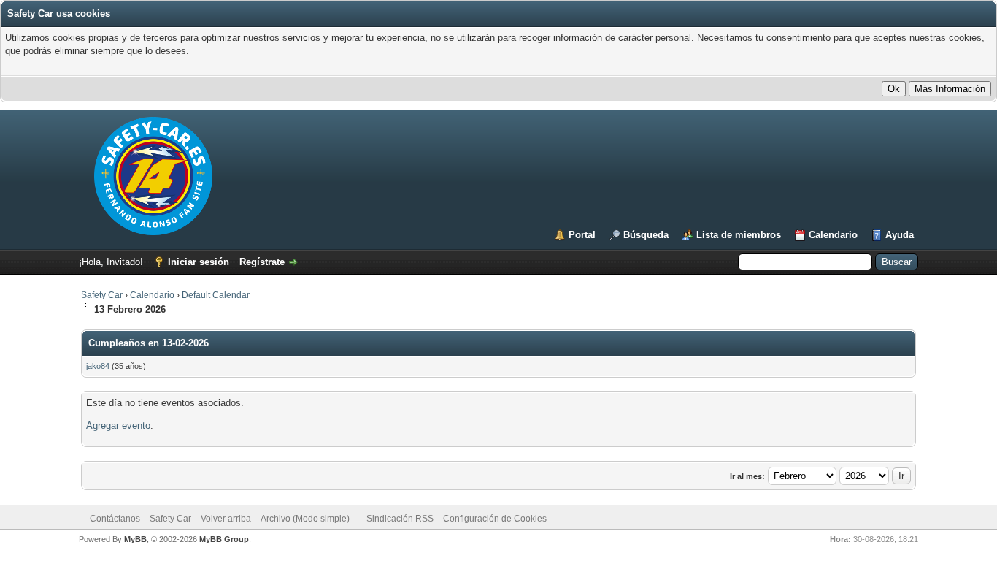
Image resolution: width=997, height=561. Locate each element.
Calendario (833, 234)
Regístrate (262, 261)
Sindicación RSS (400, 519)
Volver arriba (226, 519)
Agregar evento (118, 425)
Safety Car (102, 295)
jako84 (97, 366)
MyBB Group (224, 539)
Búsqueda (646, 234)
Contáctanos (115, 519)
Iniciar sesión (198, 261)
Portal (582, 234)
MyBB (135, 539)
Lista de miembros (738, 234)
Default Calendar (216, 295)
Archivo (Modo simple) (305, 519)
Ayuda (899, 234)
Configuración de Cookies (495, 519)
